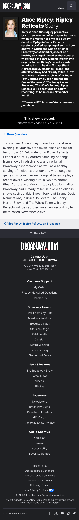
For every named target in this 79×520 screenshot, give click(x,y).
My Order (39, 287)
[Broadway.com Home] (16, 6)
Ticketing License (39, 485)
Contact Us (38, 256)
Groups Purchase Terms (39, 480)
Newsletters (39, 401)
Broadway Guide (39, 406)
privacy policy (62, 499)
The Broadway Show (40, 370)
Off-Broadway (40, 350)
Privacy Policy (39, 465)
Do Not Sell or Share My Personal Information (39, 495)
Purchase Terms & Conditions (39, 475)
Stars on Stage (39, 329)
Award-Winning (39, 344)
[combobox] (70, 5)
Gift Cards (39, 417)
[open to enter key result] (71, 5)
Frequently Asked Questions (39, 292)
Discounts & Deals (39, 355)
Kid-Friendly (39, 334)
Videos (39, 381)
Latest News (39, 375)
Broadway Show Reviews (39, 422)
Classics (40, 339)
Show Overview (17, 134)
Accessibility (39, 448)
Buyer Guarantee (39, 453)
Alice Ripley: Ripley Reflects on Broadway (33, 223)
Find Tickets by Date (39, 313)
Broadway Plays (40, 323)
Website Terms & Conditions (39, 470)
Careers (39, 443)
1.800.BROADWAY (46, 260)
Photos (39, 386)
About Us (39, 437)
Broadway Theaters (39, 412)
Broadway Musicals (39, 318)
